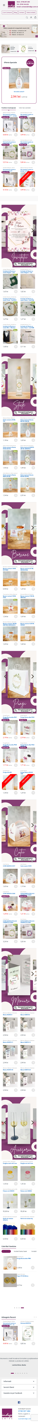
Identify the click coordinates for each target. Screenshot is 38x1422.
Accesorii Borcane (7, 1216)
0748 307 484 (24, 1411)
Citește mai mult (33, 190)
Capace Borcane (21, 1274)
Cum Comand (7, 12)
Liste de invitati (24, 1321)
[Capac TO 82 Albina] (10, 1280)
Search (27, 17)
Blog (15, 12)
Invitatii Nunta (6, 269)
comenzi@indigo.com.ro (29, 7)
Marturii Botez (6, 418)
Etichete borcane (12, 1321)
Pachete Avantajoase (9, 108)
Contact (21, 12)
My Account (31, 17)
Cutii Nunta (6, 864)
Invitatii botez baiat (20, 1251)
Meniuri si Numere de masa (10, 1013)
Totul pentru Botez (7, 594)
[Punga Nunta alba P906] (10, 1263)
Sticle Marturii (23, 418)
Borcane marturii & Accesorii (10, 566)
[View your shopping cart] (35, 17)
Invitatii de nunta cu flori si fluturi (9, 297)
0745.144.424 (24, 4)
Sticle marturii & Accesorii (26, 113)
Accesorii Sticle (6, 1161)
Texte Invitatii (30, 12)
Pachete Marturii (24, 112)
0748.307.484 (25, 2)
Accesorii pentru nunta (26, 1189)
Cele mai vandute (25, 108)
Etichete (5, 1321)
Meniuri (5, 1013)
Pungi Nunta (6, 715)
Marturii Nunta (6, 112)
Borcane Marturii (24, 566)
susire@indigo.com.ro (25, 1419)
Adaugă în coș (16, 134)
